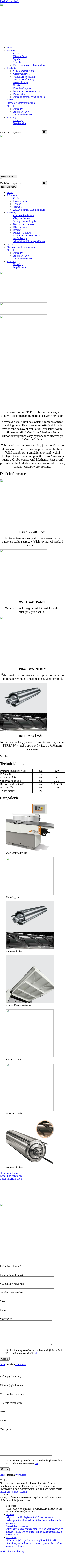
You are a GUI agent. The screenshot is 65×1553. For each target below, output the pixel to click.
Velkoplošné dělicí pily (24, 76)
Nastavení (5, 1491)
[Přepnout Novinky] (55, 250)
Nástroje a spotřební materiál (21, 103)
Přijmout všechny (19, 1491)
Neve (2, 1364)
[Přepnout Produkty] (55, 212)
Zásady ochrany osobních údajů (29, 65)
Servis (10, 99)
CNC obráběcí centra (23, 71)
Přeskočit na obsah (9, 1)
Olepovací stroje (21, 73)
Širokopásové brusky (23, 79)
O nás (16, 53)
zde (36, 1353)
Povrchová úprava (22, 88)
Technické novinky (22, 114)
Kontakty (18, 120)
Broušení (17, 85)
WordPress (20, 1364)
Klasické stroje (20, 82)
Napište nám (19, 123)
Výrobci (17, 59)
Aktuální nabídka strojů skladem (29, 96)
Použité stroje (20, 94)
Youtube (17, 62)
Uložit (3, 1551)
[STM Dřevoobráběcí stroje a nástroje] (19, 42)
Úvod (10, 47)
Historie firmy (20, 56)
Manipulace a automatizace (26, 91)
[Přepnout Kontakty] (55, 261)
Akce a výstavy (21, 111)
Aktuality (18, 108)
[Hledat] (1, 129)
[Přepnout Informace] (55, 195)
